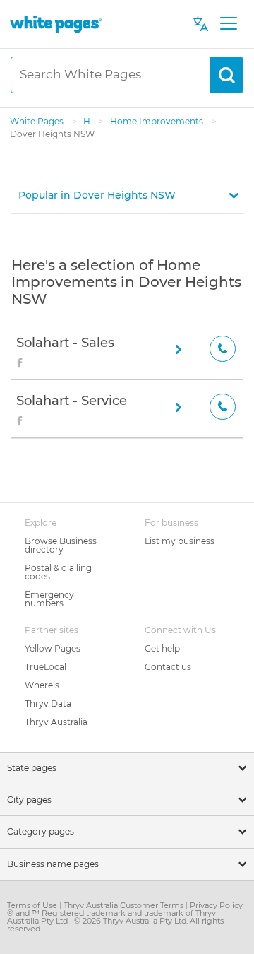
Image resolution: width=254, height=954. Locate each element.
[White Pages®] (56, 24)
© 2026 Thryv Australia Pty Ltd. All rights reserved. (115, 925)
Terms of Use (33, 905)
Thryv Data (48, 703)
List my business (179, 541)
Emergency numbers (49, 598)
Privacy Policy (217, 905)
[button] (127, 195)
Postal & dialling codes (58, 572)
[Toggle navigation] (228, 24)
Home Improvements (157, 121)
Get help (162, 648)
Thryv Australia (56, 722)
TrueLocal (45, 666)
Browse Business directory (61, 545)
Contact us (168, 666)
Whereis (42, 685)
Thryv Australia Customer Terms (125, 905)
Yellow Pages (52, 648)
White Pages (38, 121)
